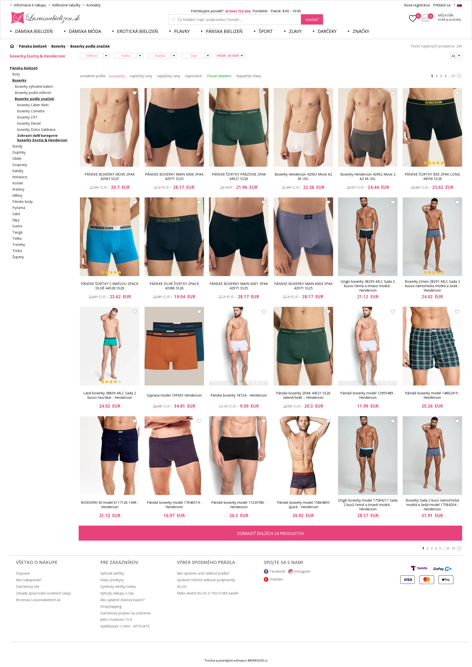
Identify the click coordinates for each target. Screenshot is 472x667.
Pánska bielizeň (224, 31)
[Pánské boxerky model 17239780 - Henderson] (238, 455)
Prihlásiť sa (441, 5)
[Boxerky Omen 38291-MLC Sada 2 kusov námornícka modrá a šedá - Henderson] (432, 236)
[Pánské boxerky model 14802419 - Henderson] (432, 346)
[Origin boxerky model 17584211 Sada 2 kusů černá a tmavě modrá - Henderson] (368, 455)
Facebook (277, 571)
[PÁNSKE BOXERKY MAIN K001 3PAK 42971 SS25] (238, 236)
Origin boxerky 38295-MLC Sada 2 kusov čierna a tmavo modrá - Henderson (368, 286)
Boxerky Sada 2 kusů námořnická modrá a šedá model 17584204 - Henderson (432, 504)
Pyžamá (18, 207)
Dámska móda (85, 31)
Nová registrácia (417, 5)
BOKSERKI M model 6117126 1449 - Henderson (110, 504)
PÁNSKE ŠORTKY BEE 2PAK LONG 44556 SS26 (432, 176)
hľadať (312, 19)
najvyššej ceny (168, 76)
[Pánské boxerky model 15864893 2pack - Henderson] (303, 455)
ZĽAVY (295, 31)
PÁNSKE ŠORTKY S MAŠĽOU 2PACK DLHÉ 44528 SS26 (109, 285)
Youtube (276, 579)
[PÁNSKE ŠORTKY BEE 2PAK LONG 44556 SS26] (432, 127)
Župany (18, 256)
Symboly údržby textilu (118, 586)
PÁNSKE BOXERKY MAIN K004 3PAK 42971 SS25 (303, 285)
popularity (117, 76)
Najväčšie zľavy (248, 76)
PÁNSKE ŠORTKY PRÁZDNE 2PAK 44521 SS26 (239, 176)
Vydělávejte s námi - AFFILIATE (125, 626)
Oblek (16, 158)
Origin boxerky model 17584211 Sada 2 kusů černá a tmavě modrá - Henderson (368, 504)
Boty (16, 74)
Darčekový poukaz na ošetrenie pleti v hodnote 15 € (125, 616)
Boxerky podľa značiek (34, 98)
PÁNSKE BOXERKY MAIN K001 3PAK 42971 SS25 (238, 285)
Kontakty (93, 5)
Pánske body (22, 201)
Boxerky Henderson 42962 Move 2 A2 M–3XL (368, 176)
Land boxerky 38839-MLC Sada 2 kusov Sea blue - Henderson (109, 395)
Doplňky (19, 152)
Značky (361, 31)
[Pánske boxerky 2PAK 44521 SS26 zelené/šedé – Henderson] (303, 346)
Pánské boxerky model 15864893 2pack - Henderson (303, 504)
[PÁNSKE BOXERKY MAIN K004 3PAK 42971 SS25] (303, 236)
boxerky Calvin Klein (33, 105)
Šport (266, 31)
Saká (16, 213)
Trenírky (18, 244)
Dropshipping (110, 606)
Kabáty (17, 170)
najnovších (193, 76)
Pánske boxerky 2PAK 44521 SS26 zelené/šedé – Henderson (303, 395)
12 (447, 548)
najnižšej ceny (141, 76)
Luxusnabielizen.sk (44, 18)
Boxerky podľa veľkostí (33, 92)
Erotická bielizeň (137, 31)
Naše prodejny (112, 580)
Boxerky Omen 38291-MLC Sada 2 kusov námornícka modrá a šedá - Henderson (432, 286)
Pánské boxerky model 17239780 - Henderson (238, 504)
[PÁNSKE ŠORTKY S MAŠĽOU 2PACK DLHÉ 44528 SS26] (109, 236)
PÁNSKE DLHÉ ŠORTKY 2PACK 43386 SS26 (174, 285)
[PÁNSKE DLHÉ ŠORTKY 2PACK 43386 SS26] (174, 236)
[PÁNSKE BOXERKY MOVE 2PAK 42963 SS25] (109, 127)
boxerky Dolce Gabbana (36, 129)
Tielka (17, 238)
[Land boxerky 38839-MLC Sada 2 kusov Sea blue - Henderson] (109, 346)
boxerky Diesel (29, 123)
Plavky (182, 31)
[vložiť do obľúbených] (133, 94)
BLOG (182, 586)
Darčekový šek (27, 586)
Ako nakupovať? (28, 580)
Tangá (17, 232)
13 (453, 76)
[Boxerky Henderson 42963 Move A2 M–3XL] (303, 127)
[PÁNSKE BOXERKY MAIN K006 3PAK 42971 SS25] (174, 127)
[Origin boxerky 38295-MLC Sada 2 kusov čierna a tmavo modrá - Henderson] (368, 236)
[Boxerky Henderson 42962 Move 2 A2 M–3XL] (368, 127)
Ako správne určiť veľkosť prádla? (203, 573)
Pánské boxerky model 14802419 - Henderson (432, 395)
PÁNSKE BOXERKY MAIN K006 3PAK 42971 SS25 (174, 176)
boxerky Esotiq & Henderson (42, 140)
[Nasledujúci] (459, 76)
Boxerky (19, 80)
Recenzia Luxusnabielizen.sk (38, 599)
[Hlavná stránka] (14, 46)
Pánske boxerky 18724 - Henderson (238, 395)
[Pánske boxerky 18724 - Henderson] (238, 346)
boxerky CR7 (27, 117)
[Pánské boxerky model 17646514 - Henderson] (174, 455)
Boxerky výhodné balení (34, 86)
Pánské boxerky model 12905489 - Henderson (367, 395)
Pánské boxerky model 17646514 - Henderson (174, 504)
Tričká (17, 250)
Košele (17, 183)
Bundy (17, 146)
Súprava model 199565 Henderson (174, 395)
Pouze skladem (219, 76)
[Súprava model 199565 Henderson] (174, 346)
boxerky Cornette (31, 111)
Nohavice (19, 177)
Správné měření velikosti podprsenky (206, 580)
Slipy (15, 220)
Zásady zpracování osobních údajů (43, 593)
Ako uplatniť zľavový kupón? (122, 599)
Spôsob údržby (112, 573)
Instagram (302, 571)
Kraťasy (18, 189)
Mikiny (17, 195)
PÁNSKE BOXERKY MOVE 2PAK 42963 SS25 (110, 176)
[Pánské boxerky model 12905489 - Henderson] (368, 346)
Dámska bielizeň (34, 31)
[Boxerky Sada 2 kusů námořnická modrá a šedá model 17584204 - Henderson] (432, 455)
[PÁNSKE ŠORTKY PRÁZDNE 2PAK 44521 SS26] (238, 127)
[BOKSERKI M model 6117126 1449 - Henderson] (109, 455)
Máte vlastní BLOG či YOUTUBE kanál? (207, 593)
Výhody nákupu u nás (117, 593)
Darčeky (327, 31)
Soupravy (19, 164)
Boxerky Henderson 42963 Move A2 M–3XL (303, 176)
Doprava (23, 573)
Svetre (17, 226)
